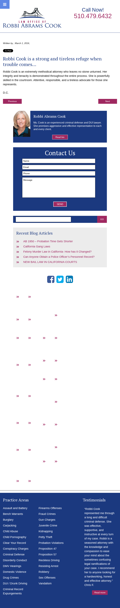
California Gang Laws (36, 246)
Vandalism (45, 583)
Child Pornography (14, 537)
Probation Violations (51, 542)
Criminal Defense (14, 554)
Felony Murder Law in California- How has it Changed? (57, 251)
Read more (99, 592)
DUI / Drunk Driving (37, 462)
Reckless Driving (49, 560)
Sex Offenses (52, 470)
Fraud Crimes (64, 323)
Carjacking (9, 525)
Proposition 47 (64, 387)
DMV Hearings (25, 431)
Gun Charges (52, 346)
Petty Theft (45, 537)
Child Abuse (10, 531)
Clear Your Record (14, 542)
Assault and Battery (25, 305)
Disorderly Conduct (15, 560)
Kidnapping (46, 531)
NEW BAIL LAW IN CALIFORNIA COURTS (50, 262)
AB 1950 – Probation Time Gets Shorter (48, 241)
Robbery (64, 451)
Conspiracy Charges (15, 548)
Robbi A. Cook (32, 17)
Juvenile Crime (48, 525)
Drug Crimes (25, 458)
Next (107, 101)
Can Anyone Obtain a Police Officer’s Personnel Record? (59, 256)
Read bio (59, 137)
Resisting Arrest (64, 433)
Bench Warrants (37, 305)
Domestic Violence (14, 571)
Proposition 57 (64, 410)
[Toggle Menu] (5, 4)
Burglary (25, 323)
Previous (12, 101)
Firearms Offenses (50, 508)
